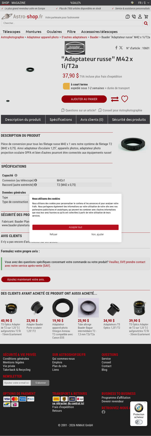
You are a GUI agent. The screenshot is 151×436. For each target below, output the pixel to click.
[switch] (139, 422)
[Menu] (145, 403)
